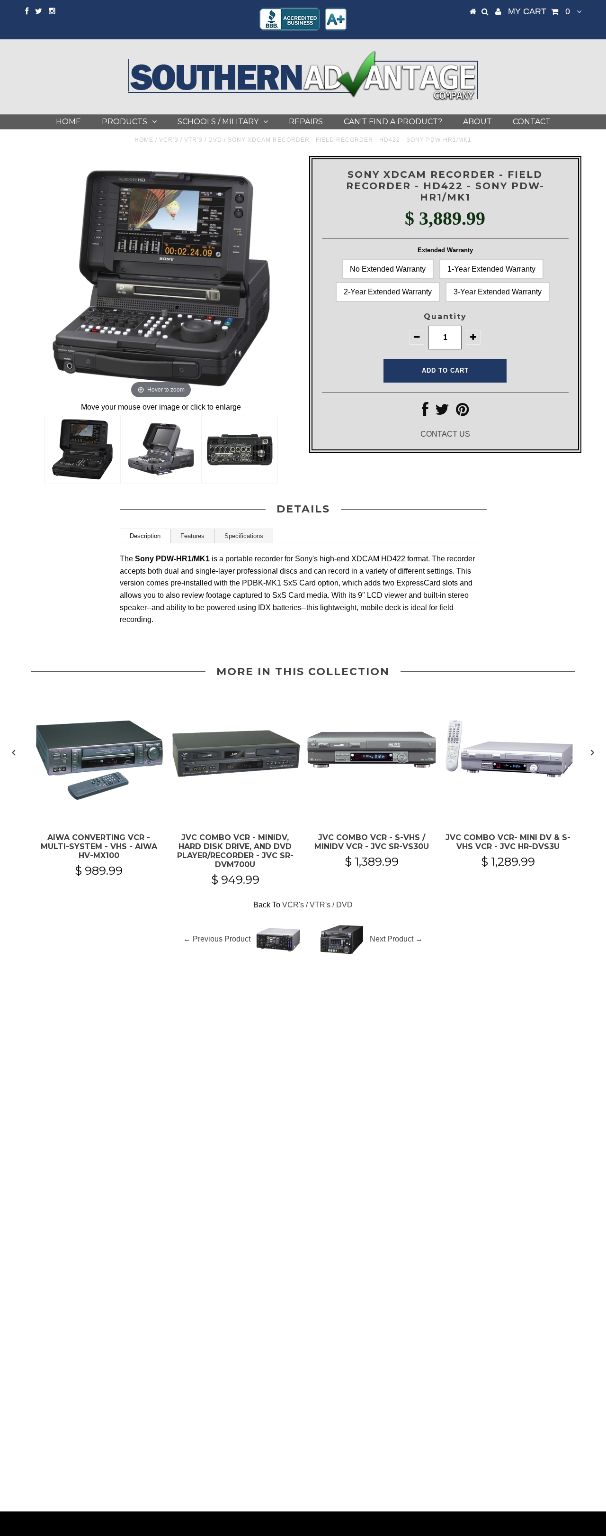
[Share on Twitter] (442, 412)
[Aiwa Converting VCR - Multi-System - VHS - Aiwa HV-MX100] (99, 809)
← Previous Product (216, 939)
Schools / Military (218, 121)
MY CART (539, 11)
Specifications (243, 535)
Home (68, 121)
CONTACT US (445, 434)
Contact (532, 121)
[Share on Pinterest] (462, 412)
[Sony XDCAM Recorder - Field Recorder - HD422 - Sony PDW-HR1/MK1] (82, 449)
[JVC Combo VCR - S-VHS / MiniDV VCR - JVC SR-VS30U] (371, 809)
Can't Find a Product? (393, 121)
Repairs (306, 121)
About (477, 121)
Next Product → (396, 939)
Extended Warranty (445, 250)
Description (145, 535)
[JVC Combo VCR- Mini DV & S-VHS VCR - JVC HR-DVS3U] (508, 809)
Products (124, 121)
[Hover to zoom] (161, 278)
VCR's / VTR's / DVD (190, 140)
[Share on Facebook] (425, 412)
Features (192, 535)
